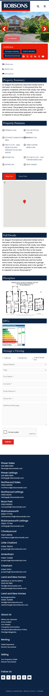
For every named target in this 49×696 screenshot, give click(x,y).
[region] (24, 676)
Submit (8, 442)
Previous (5, 31)
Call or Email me (39, 359)
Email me (23, 358)
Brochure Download (12, 56)
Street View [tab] (23, 176)
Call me (7, 358)
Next (44, 31)
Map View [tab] (9, 176)
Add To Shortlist (29, 51)
